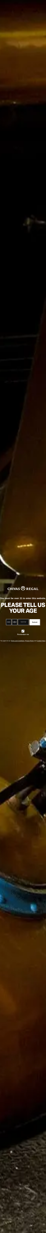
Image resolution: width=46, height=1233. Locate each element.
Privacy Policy (29, 641)
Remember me (23, 634)
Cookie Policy (41, 641)
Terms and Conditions (17, 641)
